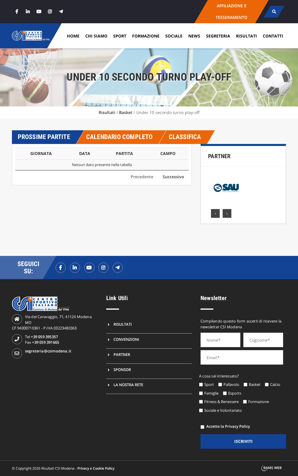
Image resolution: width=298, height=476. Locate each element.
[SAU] (226, 187)
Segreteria (218, 36)
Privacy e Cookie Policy (95, 468)
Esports (234, 393)
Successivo (173, 176)
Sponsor (122, 369)
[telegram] (61, 11)
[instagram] (50, 11)
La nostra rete (128, 384)
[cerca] (274, 11)
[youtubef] (89, 268)
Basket (125, 112)
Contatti (273, 36)
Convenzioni (126, 339)
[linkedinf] (75, 268)
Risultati (246, 36)
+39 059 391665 (45, 342)
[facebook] (17, 11)
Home (73, 36)
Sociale (173, 36)
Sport (119, 36)
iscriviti (243, 441)
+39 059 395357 (44, 336)
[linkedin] (28, 11)
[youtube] (39, 11)
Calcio (275, 384)
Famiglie (211, 393)
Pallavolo (231, 384)
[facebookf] (61, 268)
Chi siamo (96, 36)
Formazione (145, 36)
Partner (219, 156)
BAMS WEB (272, 467)
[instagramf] (103, 268)
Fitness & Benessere (221, 401)
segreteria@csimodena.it (48, 351)
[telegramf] (118, 268)
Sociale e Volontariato (223, 410)
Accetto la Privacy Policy (228, 426)
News (194, 36)
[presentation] (215, 213)
